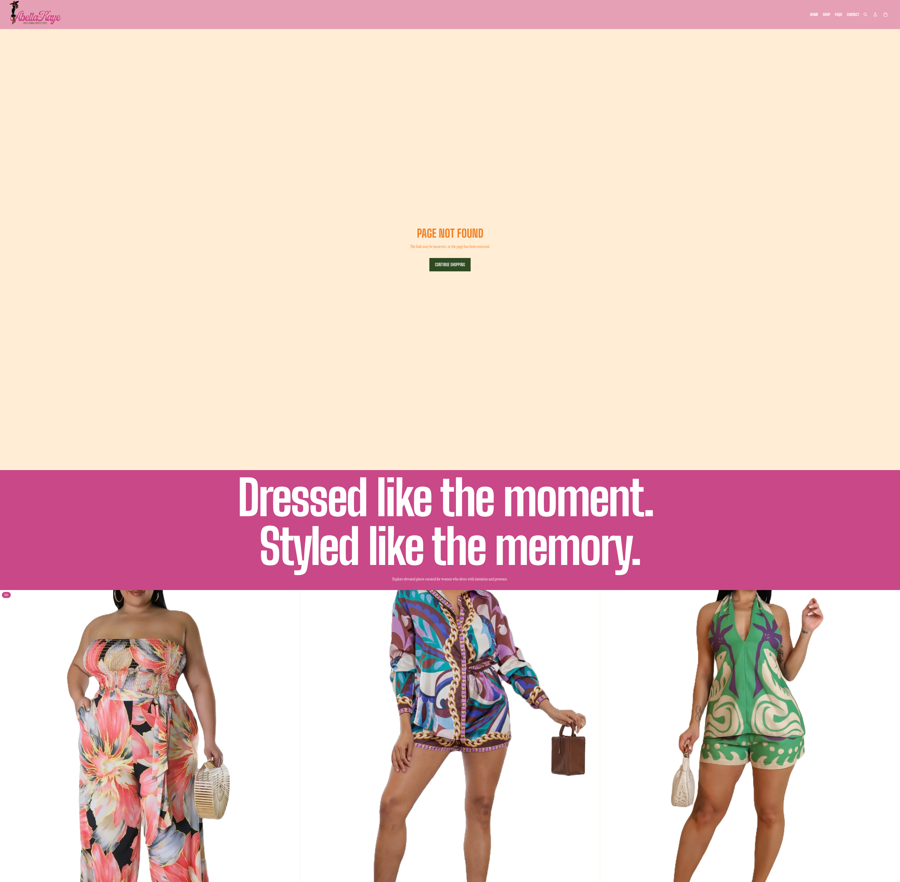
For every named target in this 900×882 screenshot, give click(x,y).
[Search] (865, 14)
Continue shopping (450, 264)
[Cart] (885, 14)
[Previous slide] (7, 740)
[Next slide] (293, 740)
